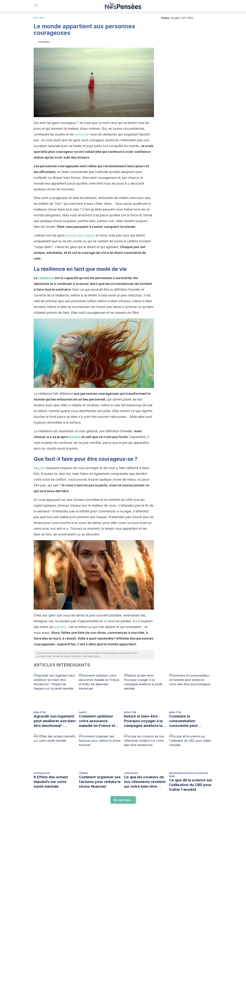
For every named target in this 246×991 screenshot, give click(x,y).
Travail (83, 773)
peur (41, 468)
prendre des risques (80, 235)
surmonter (81, 134)
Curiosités (131, 773)
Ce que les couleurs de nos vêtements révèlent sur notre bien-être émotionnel (145, 782)
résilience (46, 278)
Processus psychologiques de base (188, 775)
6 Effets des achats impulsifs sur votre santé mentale (51, 782)
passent (60, 627)
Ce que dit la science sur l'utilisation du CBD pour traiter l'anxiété (190, 785)
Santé (83, 712)
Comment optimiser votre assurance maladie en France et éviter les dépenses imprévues (97, 721)
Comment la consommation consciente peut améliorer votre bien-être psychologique (187, 721)
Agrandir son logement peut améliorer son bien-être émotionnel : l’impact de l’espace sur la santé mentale (55, 721)
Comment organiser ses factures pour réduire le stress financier (100, 782)
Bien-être (39, 17)
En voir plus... (123, 800)
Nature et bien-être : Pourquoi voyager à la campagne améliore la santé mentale (143, 721)
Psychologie (42, 773)
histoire (74, 437)
